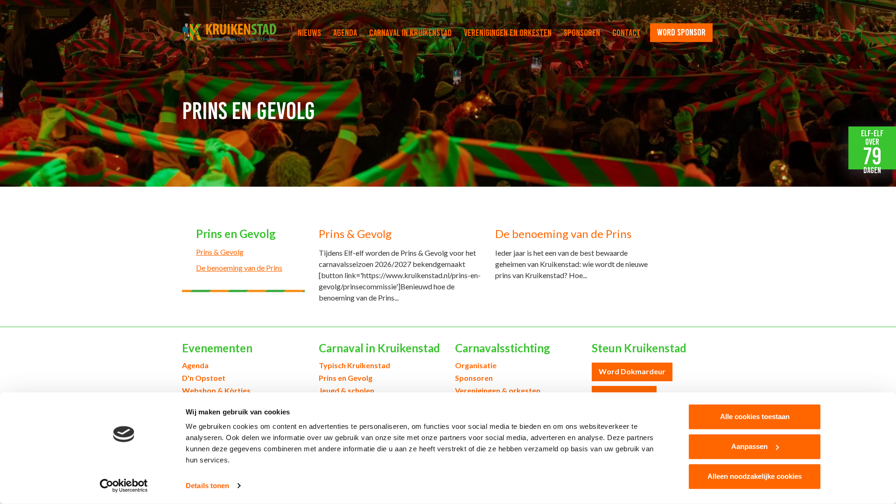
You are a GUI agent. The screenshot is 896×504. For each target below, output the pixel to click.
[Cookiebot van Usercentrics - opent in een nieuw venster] (124, 486)
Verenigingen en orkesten (508, 32)
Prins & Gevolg (220, 251)
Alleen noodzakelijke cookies (754, 476)
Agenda (345, 32)
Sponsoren (582, 32)
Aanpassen (749, 446)
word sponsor (681, 32)
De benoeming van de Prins (239, 267)
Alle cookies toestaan (755, 416)
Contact (626, 32)
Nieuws (309, 32)
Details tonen (207, 486)
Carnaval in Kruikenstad (410, 32)
